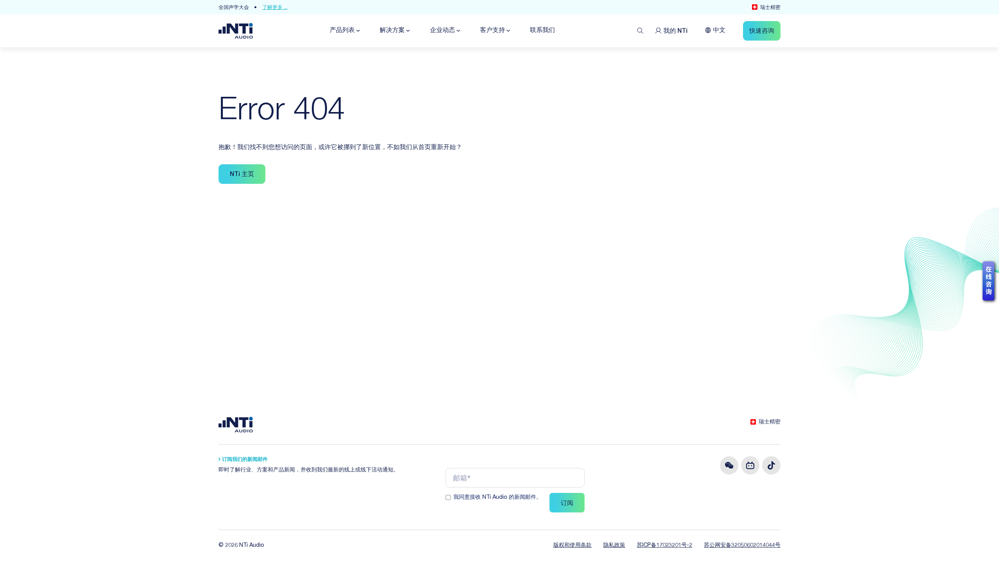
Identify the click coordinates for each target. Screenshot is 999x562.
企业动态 (442, 31)
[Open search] (640, 31)
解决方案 (392, 31)
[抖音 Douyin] (771, 465)
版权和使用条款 (572, 545)
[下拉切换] (357, 30)
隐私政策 (614, 545)
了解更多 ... (275, 8)
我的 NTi (675, 31)
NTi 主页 (242, 175)
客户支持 (492, 31)
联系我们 (542, 31)
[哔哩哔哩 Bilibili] (750, 465)
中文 (719, 31)
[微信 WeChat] (729, 465)
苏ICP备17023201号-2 (664, 545)
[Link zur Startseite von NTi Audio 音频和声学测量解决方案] (236, 31)
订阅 (567, 504)
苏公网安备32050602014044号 (742, 545)
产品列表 (342, 31)
